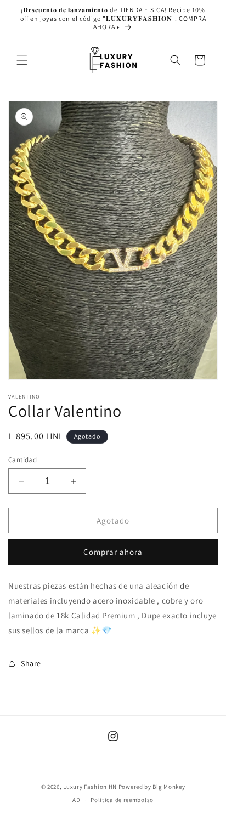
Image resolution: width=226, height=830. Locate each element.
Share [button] (31, 663)
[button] (22, 60)
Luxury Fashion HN (90, 787)
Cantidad (22, 459)
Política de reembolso (122, 800)
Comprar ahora (113, 552)
